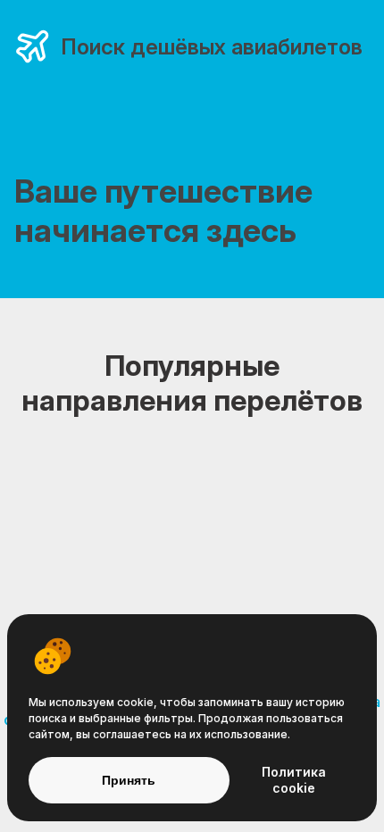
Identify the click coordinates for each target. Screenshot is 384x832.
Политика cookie (294, 779)
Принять (128, 780)
